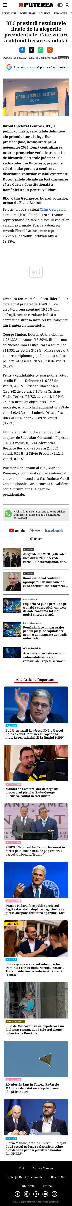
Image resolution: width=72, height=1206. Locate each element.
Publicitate (27, 1186)
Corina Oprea (46, 57)
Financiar (60, 13)
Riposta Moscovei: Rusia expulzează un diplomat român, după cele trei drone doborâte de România (35, 1029)
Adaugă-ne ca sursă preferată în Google (40, 67)
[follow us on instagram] (35, 531)
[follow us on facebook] (53, 531)
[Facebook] (17, 1194)
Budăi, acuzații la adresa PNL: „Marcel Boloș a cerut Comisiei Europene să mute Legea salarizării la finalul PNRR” (35, 734)
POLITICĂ (44, 13)
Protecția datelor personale (25, 1177)
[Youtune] (45, 1194)
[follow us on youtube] (17, 531)
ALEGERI (63, 57)
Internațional (15, 1021)
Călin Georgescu (53, 209)
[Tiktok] (36, 1194)
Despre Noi (58, 1177)
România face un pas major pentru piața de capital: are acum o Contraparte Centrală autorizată (45, 633)
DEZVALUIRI (9, 13)
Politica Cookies (42, 1168)
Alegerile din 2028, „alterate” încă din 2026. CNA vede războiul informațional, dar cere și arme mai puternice (44, 558)
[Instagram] (27, 1194)
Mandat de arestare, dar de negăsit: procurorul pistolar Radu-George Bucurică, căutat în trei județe (32, 792)
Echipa (47, 1186)
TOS (21, 1168)
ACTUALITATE (28, 13)
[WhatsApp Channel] (54, 1194)
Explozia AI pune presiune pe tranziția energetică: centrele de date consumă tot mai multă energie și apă (45, 609)
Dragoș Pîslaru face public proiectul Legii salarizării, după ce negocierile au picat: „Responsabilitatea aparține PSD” (35, 909)
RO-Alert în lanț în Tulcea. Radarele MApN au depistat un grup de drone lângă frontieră (32, 1088)
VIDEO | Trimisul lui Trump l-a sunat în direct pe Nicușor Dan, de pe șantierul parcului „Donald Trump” (35, 851)
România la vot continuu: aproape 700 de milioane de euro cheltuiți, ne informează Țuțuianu (45, 582)
